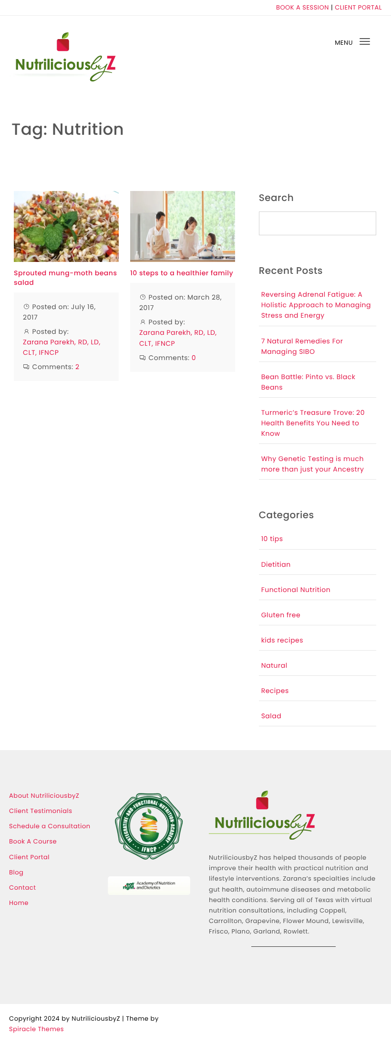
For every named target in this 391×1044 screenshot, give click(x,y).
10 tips (272, 538)
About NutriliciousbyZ (44, 795)
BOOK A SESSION (302, 7)
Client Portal (29, 857)
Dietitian (276, 564)
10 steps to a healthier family (181, 273)
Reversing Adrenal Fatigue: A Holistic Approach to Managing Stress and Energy (316, 305)
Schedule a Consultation (50, 826)
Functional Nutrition (296, 589)
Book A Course (33, 841)
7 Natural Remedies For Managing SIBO (302, 346)
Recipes (275, 690)
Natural (274, 665)
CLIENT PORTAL (358, 7)
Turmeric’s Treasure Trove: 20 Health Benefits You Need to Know (313, 423)
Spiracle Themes (36, 1029)
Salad (271, 716)
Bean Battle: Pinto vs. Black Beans (308, 382)
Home (19, 902)
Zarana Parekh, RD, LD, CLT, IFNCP (62, 347)
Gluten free (280, 615)
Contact (22, 887)
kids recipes (282, 640)
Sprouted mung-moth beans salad (65, 278)
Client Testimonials (40, 810)
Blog (16, 872)
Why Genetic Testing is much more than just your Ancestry (312, 464)
